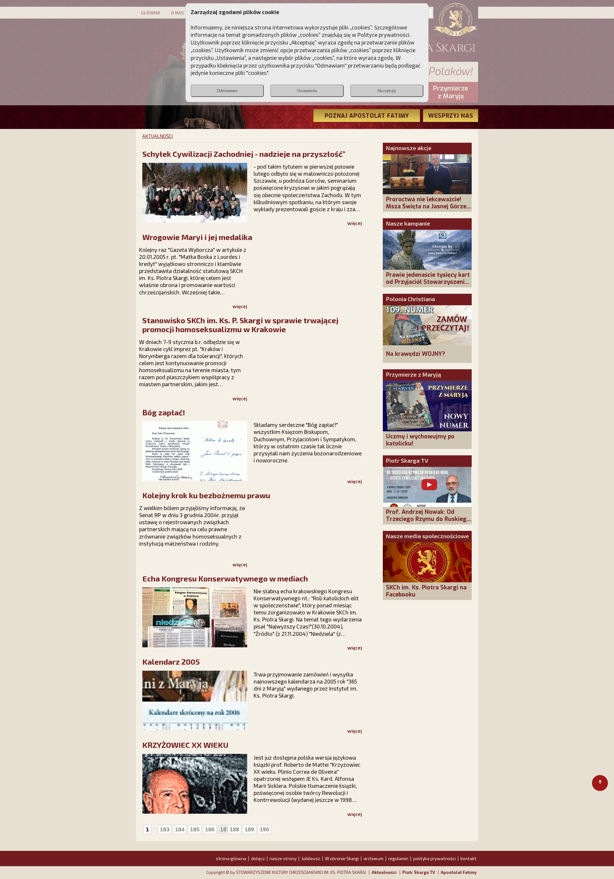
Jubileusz (310, 858)
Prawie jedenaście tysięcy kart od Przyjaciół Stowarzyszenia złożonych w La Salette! (428, 282)
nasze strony (283, 858)
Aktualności (384, 872)
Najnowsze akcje (408, 147)
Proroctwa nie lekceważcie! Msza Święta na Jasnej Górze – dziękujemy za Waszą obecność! (428, 210)
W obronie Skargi (342, 858)
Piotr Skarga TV (407, 460)
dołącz (258, 858)
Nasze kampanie (408, 223)
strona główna (231, 858)
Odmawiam (227, 90)
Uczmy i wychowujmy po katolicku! (420, 440)
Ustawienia (307, 90)
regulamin (398, 858)
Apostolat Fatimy (458, 872)
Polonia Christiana (410, 298)
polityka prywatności (434, 858)
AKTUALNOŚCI (157, 136)
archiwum (373, 858)
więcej (354, 223)
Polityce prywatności (383, 34)
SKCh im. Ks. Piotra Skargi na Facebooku (426, 591)
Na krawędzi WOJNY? (415, 354)
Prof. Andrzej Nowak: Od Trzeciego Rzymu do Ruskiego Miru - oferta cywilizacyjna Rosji (428, 522)
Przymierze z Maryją (413, 374)
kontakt (468, 858)
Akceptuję (386, 90)
